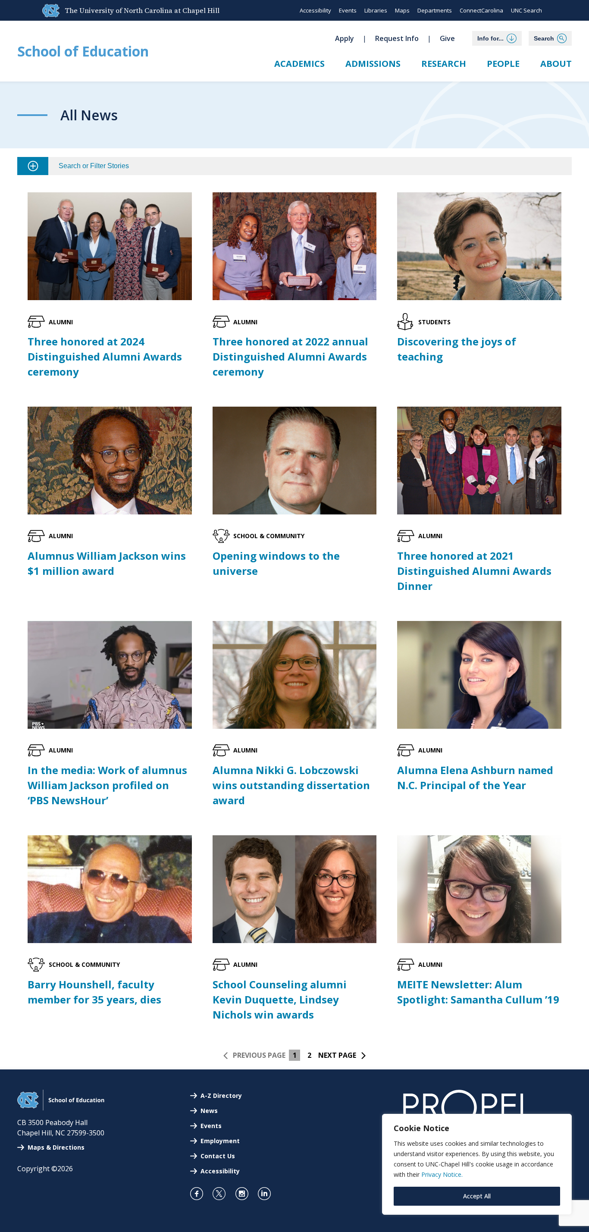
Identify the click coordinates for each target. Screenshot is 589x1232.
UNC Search (526, 10)
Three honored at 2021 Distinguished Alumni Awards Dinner (474, 571)
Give (447, 38)
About (556, 63)
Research (443, 63)
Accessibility (315, 10)
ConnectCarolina (481, 10)
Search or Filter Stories (94, 165)
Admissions (373, 63)
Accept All (477, 1196)
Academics (299, 63)
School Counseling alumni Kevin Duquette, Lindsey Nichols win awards (280, 999)
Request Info (397, 38)
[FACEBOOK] (200, 1193)
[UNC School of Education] (60, 1108)
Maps (402, 10)
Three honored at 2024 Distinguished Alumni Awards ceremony (105, 356)
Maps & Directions (56, 1147)
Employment (220, 1141)
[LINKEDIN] (268, 1193)
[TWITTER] (223, 1193)
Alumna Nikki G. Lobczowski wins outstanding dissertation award (291, 785)
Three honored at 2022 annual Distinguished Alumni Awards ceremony (290, 356)
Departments (434, 10)
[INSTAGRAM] (245, 1193)
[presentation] (110, 246)
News (209, 1111)
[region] (477, 1164)
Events (348, 10)
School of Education (83, 51)
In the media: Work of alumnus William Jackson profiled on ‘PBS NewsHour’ (107, 785)
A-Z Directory (221, 1095)
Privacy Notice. (442, 1174)
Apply (344, 38)
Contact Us (218, 1156)
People (503, 63)
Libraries (375, 10)
